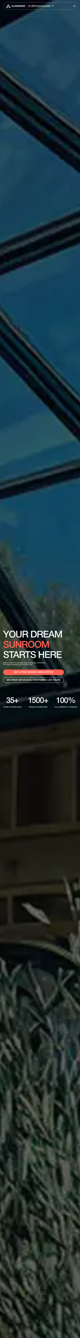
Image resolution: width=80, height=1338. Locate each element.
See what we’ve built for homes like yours (33, 680)
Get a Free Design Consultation (33, 672)
